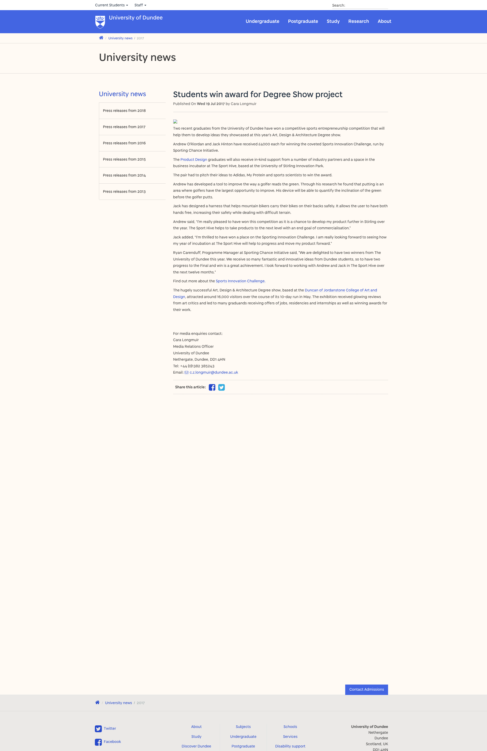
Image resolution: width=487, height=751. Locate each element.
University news (120, 38)
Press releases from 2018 (124, 110)
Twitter (110, 728)
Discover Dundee (196, 746)
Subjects (243, 726)
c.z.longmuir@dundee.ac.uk (214, 372)
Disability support (290, 746)
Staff (139, 5)
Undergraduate (263, 21)
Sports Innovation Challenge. (241, 280)
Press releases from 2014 (124, 175)
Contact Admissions (366, 689)
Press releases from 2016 (124, 143)
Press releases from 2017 (124, 126)
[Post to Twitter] (221, 387)
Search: (338, 5)
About (384, 21)
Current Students (110, 5)
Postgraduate (303, 21)
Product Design (194, 159)
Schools (290, 726)
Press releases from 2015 (124, 159)
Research (358, 21)
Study (333, 21)
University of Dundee (136, 18)
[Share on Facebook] (212, 388)
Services (290, 736)
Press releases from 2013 (124, 191)
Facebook (112, 741)
